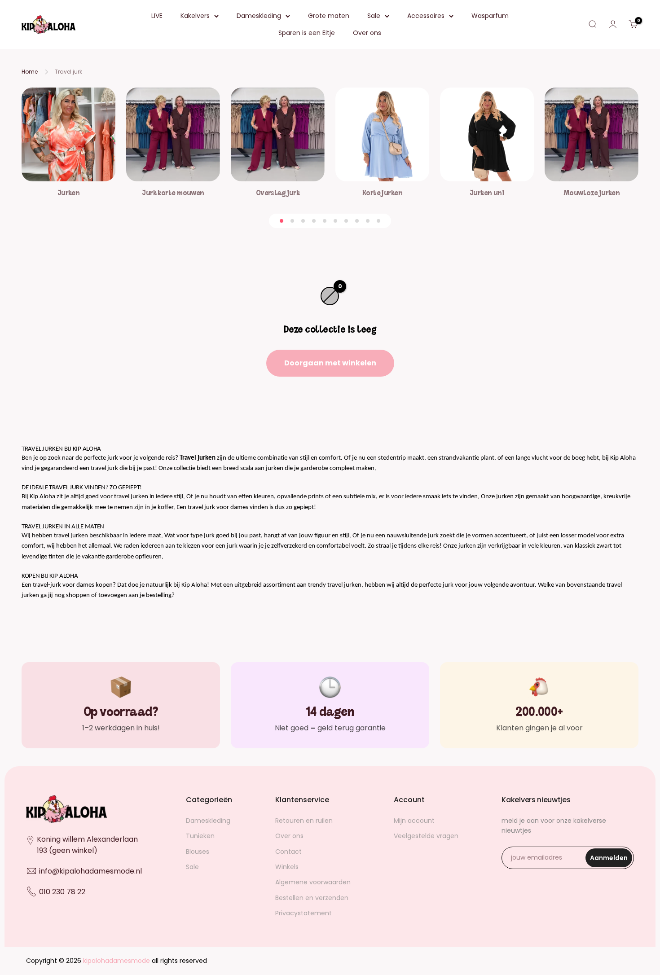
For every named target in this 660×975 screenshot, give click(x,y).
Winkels (287, 866)
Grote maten (328, 15)
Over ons (367, 32)
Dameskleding (259, 15)
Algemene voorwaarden (313, 882)
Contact (288, 851)
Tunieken (200, 835)
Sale (373, 15)
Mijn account (414, 820)
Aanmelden (611, 860)
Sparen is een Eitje (306, 32)
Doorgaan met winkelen (330, 363)
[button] (281, 221)
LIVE (157, 15)
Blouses (197, 851)
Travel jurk (68, 71)
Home (30, 71)
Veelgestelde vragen (426, 835)
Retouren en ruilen (304, 820)
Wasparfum (490, 15)
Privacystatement (303, 913)
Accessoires (425, 15)
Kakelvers (195, 15)
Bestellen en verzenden (311, 897)
